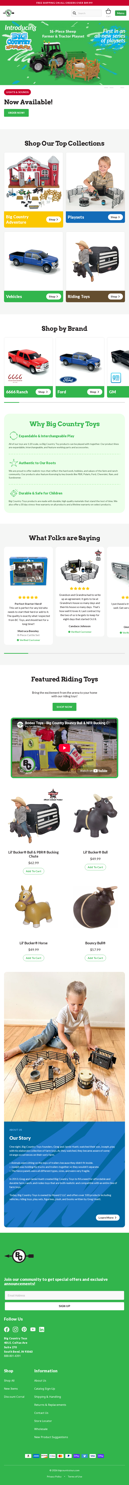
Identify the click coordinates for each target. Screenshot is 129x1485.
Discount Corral (14, 1397)
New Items (11, 1388)
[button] (106, 87)
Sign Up (64, 1306)
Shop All (9, 1380)
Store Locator (43, 1421)
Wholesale (41, 1429)
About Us (40, 1380)
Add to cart (33, 871)
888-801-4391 (12, 1356)
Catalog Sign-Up (44, 1388)
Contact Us (41, 1413)
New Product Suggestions (51, 1437)
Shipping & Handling (47, 1397)
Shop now (64, 706)
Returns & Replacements (50, 1405)
